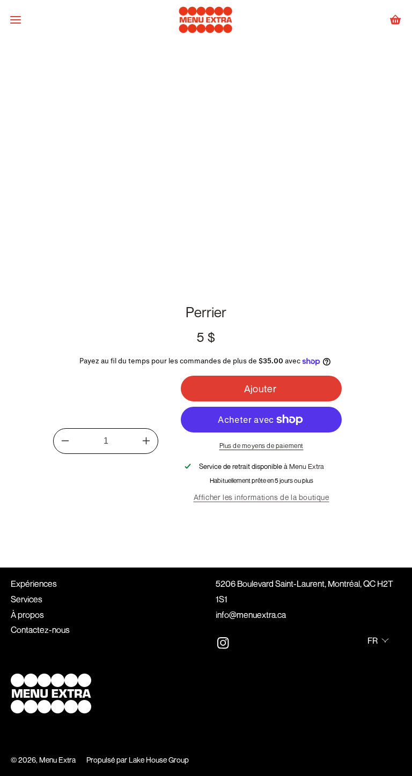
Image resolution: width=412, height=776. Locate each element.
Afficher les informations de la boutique (261, 497)
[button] (15, 19)
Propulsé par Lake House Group (137, 759)
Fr (372, 640)
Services (26, 599)
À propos (27, 614)
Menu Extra (57, 759)
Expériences (34, 583)
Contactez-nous (40, 629)
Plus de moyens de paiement (261, 446)
